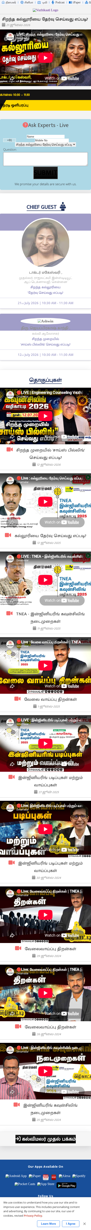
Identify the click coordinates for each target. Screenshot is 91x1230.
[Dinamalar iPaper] (35, 1177)
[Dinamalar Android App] (16, 1177)
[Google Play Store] (67, 1185)
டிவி (45, 2)
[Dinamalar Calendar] (46, 1177)
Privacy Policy (33, 1215)
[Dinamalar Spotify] (78, 1177)
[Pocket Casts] (25, 1185)
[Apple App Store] (45, 1185)
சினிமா (29, 2)
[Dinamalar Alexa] (64, 1177)
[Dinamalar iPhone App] (54, 1177)
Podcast (60, 2)
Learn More (48, 1223)
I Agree (70, 1223)
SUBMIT (45, 173)
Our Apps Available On (45, 1167)
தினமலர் (11, 2)
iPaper (77, 2)
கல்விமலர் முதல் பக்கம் (48, 1139)
